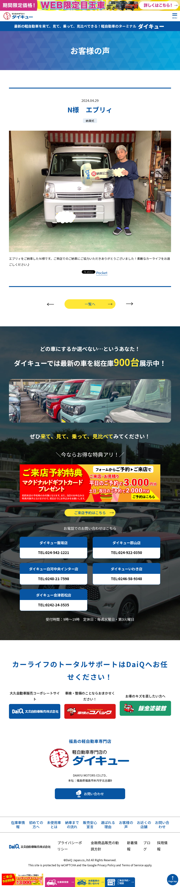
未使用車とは (54, 824)
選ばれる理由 (108, 824)
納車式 (90, 121)
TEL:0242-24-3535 (53, 604)
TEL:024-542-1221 (53, 552)
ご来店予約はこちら (90, 512)
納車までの (72, 824)
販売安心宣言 (90, 824)
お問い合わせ (94, 793)
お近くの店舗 (144, 824)
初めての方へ (36, 824)
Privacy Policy (106, 865)
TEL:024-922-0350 (126, 552)
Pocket (101, 272)
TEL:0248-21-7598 (53, 578)
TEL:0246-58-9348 (126, 578)
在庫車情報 (18, 824)
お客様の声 (126, 824)
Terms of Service (133, 865)
